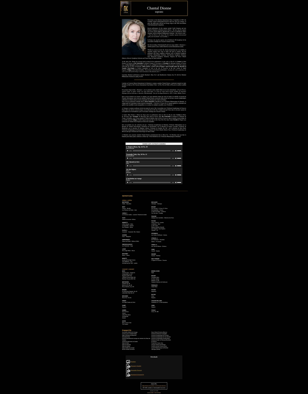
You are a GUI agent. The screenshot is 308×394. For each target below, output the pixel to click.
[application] (154, 150)
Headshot (133, 361)
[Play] (127, 151)
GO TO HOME (150, 392)
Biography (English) (136, 366)
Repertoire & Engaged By (137, 374)
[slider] (179, 150)
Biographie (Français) (136, 370)
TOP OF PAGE (157, 392)
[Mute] (176, 151)
